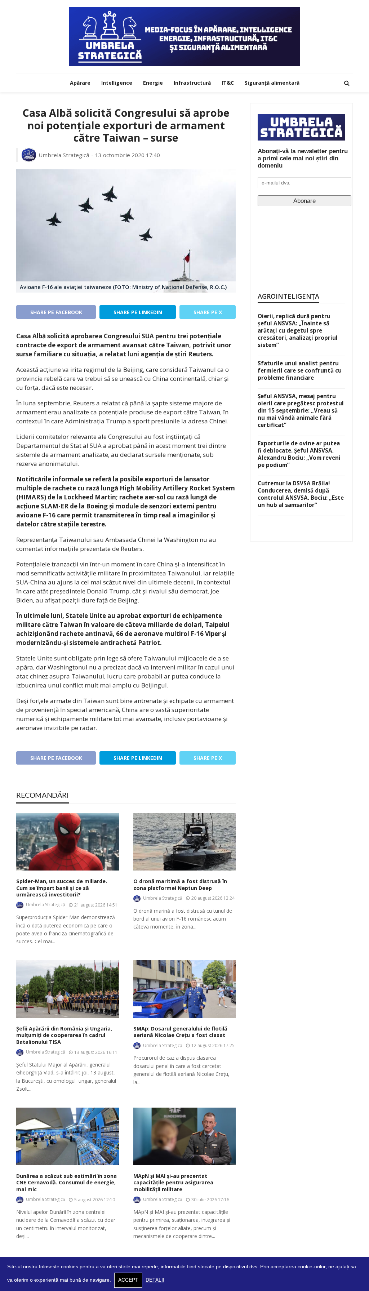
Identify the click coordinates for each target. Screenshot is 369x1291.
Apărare (80, 82)
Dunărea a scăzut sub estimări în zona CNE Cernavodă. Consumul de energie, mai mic (66, 1183)
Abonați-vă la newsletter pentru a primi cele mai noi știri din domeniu (303, 158)
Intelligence (116, 82)
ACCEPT (128, 1280)
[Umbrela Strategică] (184, 36)
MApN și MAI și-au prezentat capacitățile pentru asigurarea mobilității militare (173, 1183)
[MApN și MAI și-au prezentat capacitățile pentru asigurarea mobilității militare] (184, 1136)
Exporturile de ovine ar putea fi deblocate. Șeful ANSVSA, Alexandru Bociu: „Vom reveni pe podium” (299, 454)
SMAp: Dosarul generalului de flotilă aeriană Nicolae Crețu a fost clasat (180, 1032)
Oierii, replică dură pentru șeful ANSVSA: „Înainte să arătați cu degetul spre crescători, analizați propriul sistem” (298, 330)
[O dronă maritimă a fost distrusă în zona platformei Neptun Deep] (184, 842)
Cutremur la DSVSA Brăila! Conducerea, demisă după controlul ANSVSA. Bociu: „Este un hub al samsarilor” (301, 494)
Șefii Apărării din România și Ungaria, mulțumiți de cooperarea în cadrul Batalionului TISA (64, 1035)
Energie (153, 82)
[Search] (347, 83)
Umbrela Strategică (64, 155)
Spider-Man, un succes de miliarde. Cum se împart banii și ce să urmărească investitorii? (61, 888)
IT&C (228, 82)
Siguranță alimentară (272, 82)
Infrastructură (192, 82)
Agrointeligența (288, 296)
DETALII (155, 1280)
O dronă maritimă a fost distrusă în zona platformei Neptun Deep (180, 884)
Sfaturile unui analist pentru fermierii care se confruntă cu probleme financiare (300, 370)
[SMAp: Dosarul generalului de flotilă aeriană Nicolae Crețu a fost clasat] (184, 989)
